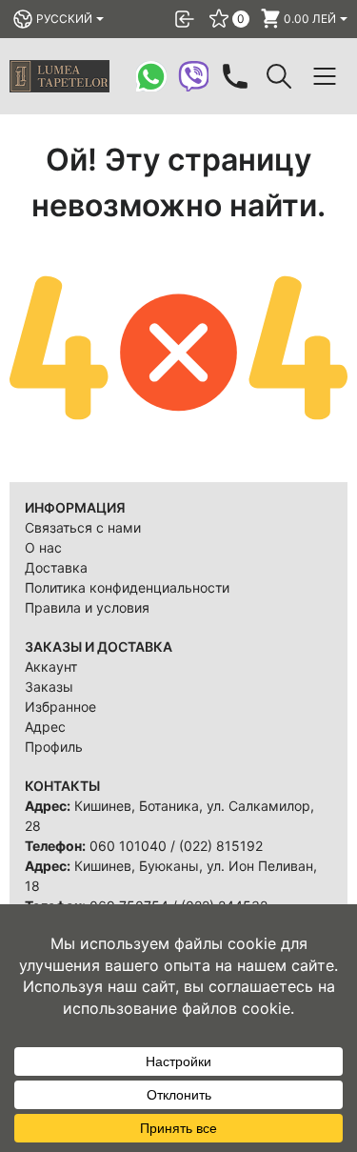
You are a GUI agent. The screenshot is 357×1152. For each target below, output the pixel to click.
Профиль (54, 746)
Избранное (60, 706)
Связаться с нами (83, 527)
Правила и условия (87, 607)
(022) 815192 (221, 846)
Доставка (56, 567)
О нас (43, 547)
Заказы (49, 686)
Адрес (45, 726)
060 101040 (128, 846)
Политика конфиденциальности (127, 587)
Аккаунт (51, 666)
